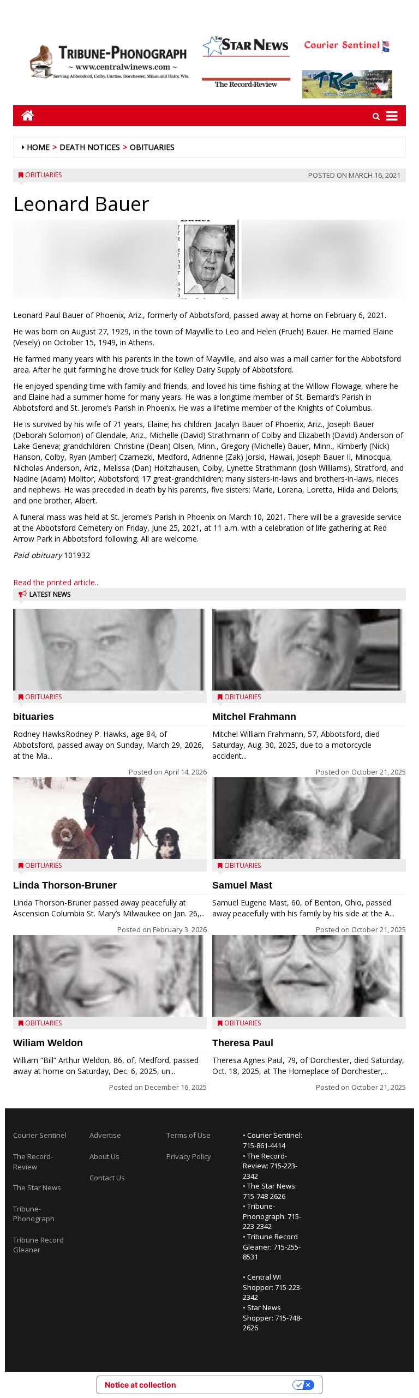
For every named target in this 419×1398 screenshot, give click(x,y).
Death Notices (89, 147)
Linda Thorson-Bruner (65, 885)
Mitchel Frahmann (254, 716)
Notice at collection (140, 1384)
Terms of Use (188, 1135)
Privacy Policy (188, 1156)
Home (38, 147)
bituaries (33, 716)
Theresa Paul (242, 1042)
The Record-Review (33, 1161)
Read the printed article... (56, 582)
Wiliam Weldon (48, 1042)
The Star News (37, 1187)
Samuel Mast (242, 885)
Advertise (105, 1135)
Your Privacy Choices (239, 1384)
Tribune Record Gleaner (38, 1245)
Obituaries (152, 147)
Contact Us (107, 1178)
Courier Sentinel (40, 1135)
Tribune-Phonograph (34, 1214)
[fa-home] (23, 115)
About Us (104, 1156)
